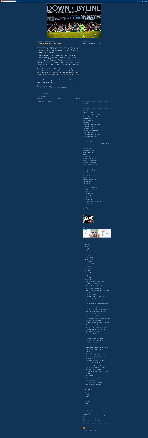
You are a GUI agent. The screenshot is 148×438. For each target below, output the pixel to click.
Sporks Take (86, 177)
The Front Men (87, 191)
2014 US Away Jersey (88, 411)
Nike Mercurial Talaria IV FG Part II (92, 420)
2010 (86, 394)
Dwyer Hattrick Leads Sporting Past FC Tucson (98, 347)
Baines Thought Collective (89, 150)
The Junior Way (87, 195)
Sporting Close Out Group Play (93, 288)
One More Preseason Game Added (94, 286)
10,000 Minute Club (88, 112)
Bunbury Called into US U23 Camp (94, 340)
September (89, 264)
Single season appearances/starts (91, 124)
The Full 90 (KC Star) (88, 193)
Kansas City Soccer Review (90, 158)
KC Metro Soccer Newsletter (90, 160)
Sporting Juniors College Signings (94, 378)
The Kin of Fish (87, 197)
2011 (86, 392)
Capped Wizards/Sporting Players (91, 116)
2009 (86, 396)
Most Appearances (88, 120)
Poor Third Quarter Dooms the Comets (95, 311)
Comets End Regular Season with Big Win (96, 296)
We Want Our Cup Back (92, 358)
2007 (86, 401)
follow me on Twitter (106, 143)
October (89, 261)
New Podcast (89, 375)
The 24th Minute (87, 181)
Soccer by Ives (87, 174)
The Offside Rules (87, 203)
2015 (86, 248)
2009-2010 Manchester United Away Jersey (94, 415)
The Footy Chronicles (88, 189)
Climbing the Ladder (88, 152)
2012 (86, 255)
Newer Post (40, 98)
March (88, 277)
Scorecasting (86, 413)
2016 (86, 246)
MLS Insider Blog (87, 166)
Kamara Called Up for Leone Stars (94, 331)
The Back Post (87, 183)
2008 (86, 399)
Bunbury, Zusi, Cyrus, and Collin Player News (97, 322)
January (89, 389)
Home (59, 98)
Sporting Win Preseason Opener (94, 384)
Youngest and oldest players (90, 136)
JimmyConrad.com (88, 156)
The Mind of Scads (88, 199)
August (88, 266)
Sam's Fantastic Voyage (89, 170)
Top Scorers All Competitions (90, 130)
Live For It (88, 351)
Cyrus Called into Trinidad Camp (94, 382)
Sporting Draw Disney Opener (93, 307)
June (88, 270)
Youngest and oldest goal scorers (91, 134)
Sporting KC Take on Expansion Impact (96, 301)
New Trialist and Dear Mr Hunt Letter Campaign (98, 318)
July (88, 268)
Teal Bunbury (55, 87)
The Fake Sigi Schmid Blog (90, 187)
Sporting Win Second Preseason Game (96, 356)
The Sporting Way (87, 207)
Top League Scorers (88, 128)
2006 (86, 403)
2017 (86, 244)
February (89, 279)
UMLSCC (85, 209)
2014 (86, 250)
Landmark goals (87, 118)
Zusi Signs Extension (91, 336)
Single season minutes (89, 126)
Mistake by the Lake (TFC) (90, 164)
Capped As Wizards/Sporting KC (91, 114)
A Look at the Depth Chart (92, 380)
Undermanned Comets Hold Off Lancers (96, 329)
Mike (86, 427)
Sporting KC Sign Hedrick (92, 325)
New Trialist (89, 345)
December (89, 257)
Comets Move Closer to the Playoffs (95, 360)
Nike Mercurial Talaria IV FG (90, 418)
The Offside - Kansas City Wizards (92, 201)
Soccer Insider (87, 175)
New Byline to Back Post (92, 333)
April (88, 275)
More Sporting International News (94, 338)
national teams (46, 87)
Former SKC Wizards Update (93, 283)
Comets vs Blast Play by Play (93, 362)
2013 (86, 253)
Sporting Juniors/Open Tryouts (93, 349)
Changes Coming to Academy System (95, 365)
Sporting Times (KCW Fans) (90, 179)
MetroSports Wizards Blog (89, 162)
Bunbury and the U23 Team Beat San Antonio (97, 309)
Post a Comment (41, 96)
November (89, 259)
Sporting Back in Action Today (93, 316)
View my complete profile (90, 430)
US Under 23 (63, 87)
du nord (85, 154)
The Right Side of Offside (89, 205)
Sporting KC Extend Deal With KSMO (95, 367)
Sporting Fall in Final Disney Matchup (95, 281)
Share (39, 85)
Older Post (78, 98)
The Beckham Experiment (89, 417)
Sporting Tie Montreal (91, 294)
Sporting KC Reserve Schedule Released (96, 327)
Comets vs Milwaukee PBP (93, 298)
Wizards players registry (89, 132)
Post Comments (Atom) (50, 101)
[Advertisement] (90, 73)
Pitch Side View (87, 168)
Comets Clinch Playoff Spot (93, 354)
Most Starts (86, 122)
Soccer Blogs (86, 172)
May (88, 272)
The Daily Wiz (86, 185)
